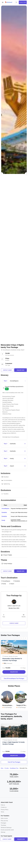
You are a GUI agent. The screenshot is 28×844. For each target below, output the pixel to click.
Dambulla (13, 350)
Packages (3, 823)
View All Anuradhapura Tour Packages (14, 678)
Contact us (3, 807)
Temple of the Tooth (21, 705)
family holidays (8, 563)
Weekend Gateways (6, 827)
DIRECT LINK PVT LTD (14, 605)
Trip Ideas (3, 825)
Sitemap (3, 832)
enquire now (21, 839)
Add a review (4, 818)
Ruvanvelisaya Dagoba (7, 705)
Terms (2, 812)
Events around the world (7, 829)
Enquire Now (14, 672)
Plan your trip (4, 820)
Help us (3, 805)
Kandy (18, 350)
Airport (22, 350)
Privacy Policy (4, 809)
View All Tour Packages (14, 762)
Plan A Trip (23, 2)
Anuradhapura (6, 350)
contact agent (7, 839)
